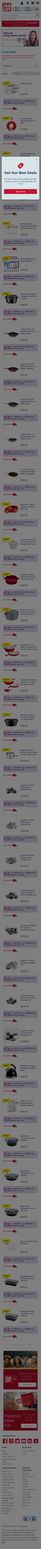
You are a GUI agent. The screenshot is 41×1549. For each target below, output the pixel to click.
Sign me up (20, 191)
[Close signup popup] (37, 159)
